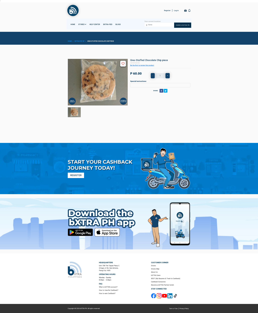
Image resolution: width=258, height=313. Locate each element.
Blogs (118, 24)
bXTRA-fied (107, 24)
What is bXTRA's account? (108, 287)
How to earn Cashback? (107, 293)
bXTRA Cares (155, 275)
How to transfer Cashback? (108, 290)
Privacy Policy (184, 308)
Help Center (94, 24)
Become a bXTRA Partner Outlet (162, 285)
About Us (154, 272)
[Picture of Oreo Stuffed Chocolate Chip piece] (74, 112)
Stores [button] (81, 24)
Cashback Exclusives (158, 282)
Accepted (123, 101)
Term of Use (173, 308)
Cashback (72, 101)
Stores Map (155, 269)
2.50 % (72, 100)
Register (167, 10)
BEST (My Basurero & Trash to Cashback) (165, 278)
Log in (176, 10)
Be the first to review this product (142, 65)
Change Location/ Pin (182, 25)
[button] (189, 10)
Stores (153, 266)
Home (73, 24)
